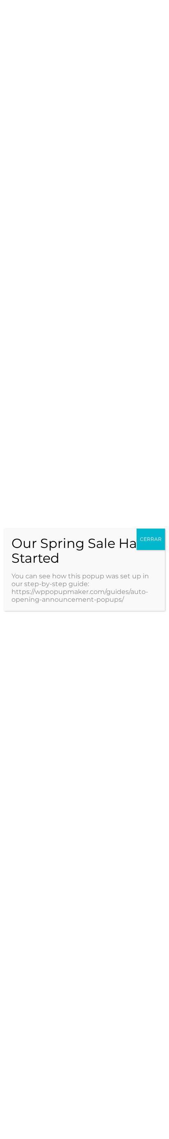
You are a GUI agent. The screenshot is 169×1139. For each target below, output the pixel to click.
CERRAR (151, 539)
